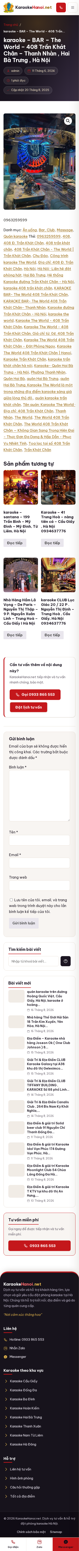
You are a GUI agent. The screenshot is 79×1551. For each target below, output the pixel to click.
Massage (65, 230)
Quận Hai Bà (14, 378)
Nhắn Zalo (17, 1348)
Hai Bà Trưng (34, 275)
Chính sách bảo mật (31, 1532)
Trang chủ (11, 25)
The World (23, 417)
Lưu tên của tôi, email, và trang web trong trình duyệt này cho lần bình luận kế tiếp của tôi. (38, 906)
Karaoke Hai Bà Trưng (26, 1417)
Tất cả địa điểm (22, 1496)
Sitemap (56, 1532)
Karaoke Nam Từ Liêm (26, 1435)
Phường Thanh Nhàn (48, 372)
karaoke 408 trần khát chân (28, 288)
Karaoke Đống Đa (23, 1390)
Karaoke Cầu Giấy (24, 1381)
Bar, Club (47, 230)
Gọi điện (13, 1547)
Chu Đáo (40, 256)
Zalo (39, 1547)
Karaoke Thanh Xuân (25, 1426)
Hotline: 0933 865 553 (27, 1339)
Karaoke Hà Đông (23, 1444)
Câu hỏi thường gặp (25, 1487)
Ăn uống (30, 230)
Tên (13, 832)
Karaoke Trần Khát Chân (25, 359)
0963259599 (49, 236)
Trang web (18, 877)
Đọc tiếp (15, 543)
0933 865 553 (43, 1246)
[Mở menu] (73, 7)
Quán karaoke (16, 236)
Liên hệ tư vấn (20, 1469)
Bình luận (18, 767)
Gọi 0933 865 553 (38, 694)
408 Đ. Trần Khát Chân (24, 243)
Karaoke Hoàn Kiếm (24, 1408)
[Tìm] (66, 961)
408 (66, 236)
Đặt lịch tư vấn (28, 707)
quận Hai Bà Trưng (42, 378)
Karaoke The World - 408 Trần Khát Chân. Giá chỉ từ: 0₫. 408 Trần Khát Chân (39, 333)
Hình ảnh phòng (21, 1478)
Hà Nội (30, 269)
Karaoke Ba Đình (22, 1399)
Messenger (18, 1357)
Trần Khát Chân (37, 450)
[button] (68, 121)
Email (15, 855)
